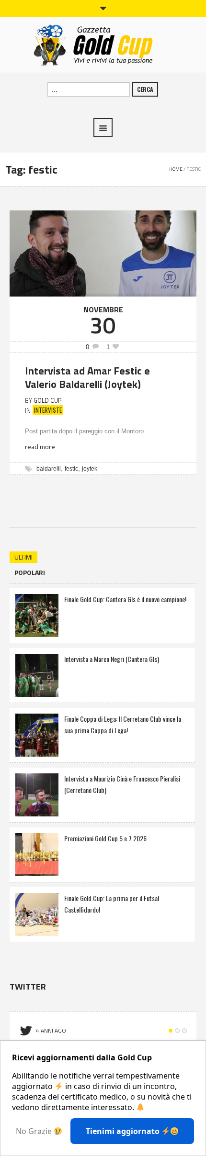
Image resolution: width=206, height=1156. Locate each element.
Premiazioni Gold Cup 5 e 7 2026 (105, 838)
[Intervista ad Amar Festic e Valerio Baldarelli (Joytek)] (103, 252)
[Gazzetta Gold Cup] (103, 44)
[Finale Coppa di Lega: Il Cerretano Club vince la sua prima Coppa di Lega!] (36, 734)
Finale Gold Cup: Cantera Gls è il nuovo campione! (125, 599)
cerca (145, 89)
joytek (89, 468)
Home (176, 169)
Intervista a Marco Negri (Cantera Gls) (111, 659)
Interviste (48, 410)
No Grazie (35, 1131)
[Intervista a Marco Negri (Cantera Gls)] (36, 674)
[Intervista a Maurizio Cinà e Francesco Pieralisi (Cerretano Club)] (36, 794)
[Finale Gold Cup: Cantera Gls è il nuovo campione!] (36, 614)
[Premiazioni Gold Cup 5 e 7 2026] (36, 853)
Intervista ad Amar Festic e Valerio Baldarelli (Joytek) (87, 377)
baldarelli (48, 468)
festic (71, 468)
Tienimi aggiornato (123, 1131)
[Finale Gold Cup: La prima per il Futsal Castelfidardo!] (36, 913)
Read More (40, 446)
